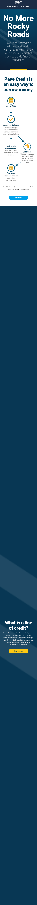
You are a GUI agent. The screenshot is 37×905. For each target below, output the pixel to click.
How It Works (25, 6)
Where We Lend (12, 6)
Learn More (18, 651)
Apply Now (18, 198)
